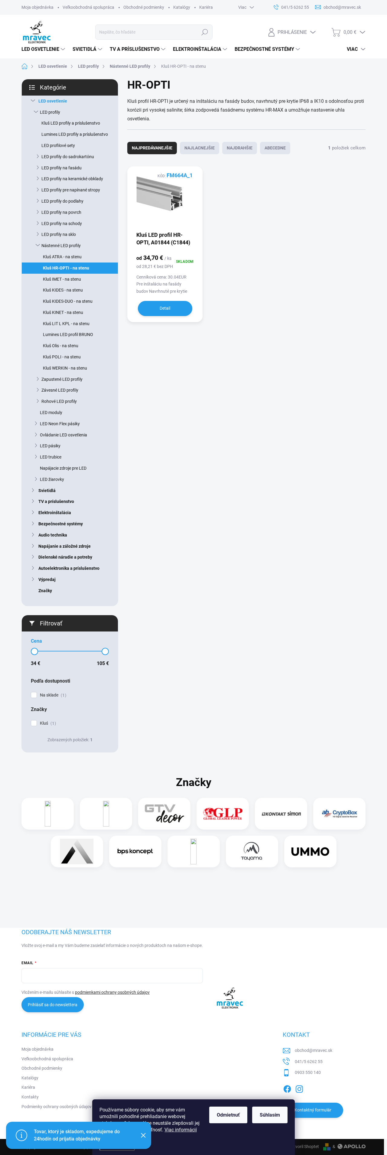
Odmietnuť (228, 1115)
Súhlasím (270, 1115)
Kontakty (30, 1097)
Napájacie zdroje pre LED (63, 468)
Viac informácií (180, 1130)
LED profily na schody (61, 223)
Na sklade (52, 695)
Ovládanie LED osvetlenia (63, 434)
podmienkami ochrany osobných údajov (112, 992)
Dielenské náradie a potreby (65, 557)
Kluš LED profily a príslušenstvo (70, 123)
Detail (165, 308)
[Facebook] (287, 1087)
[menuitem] (44, 49)
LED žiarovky (52, 479)
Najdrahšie (239, 147)
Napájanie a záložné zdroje (64, 546)
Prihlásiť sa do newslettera (52, 1004)
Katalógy (181, 7)
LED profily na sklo (58, 234)
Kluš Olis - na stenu (60, 345)
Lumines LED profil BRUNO (68, 334)
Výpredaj (47, 579)
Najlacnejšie (199, 147)
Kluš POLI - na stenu (62, 356)
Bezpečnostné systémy (60, 523)
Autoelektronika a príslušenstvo (68, 568)
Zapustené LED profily (62, 379)
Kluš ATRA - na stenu (62, 256)
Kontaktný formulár (312, 1110)
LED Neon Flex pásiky (60, 423)
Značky (45, 590)
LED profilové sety (58, 145)
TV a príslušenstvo (56, 501)
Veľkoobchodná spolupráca (88, 7)
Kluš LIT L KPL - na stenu (66, 323)
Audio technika (52, 535)
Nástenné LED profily (61, 245)
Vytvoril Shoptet (304, 1146)
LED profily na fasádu (61, 167)
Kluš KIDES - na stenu (63, 290)
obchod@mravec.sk (313, 1050)
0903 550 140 (308, 1072)
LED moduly (51, 412)
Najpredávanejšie (152, 147)
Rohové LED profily (59, 401)
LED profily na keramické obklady (72, 178)
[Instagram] (299, 1087)
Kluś (47, 723)
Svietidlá (47, 490)
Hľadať (204, 32)
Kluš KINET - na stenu (63, 312)
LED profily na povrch (61, 212)
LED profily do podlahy (62, 201)
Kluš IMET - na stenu (62, 279)
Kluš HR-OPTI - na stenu (66, 268)
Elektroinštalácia (54, 512)
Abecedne (275, 147)
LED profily (50, 112)
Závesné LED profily (59, 390)
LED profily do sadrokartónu (67, 156)
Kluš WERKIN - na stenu (65, 368)
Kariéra (206, 7)
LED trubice (50, 457)
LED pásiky (50, 445)
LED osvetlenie (52, 101)
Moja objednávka (37, 7)
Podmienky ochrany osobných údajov (56, 1106)
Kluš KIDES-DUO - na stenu (68, 301)
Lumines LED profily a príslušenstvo (74, 134)
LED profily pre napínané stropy (70, 190)
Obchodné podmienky (143, 7)
